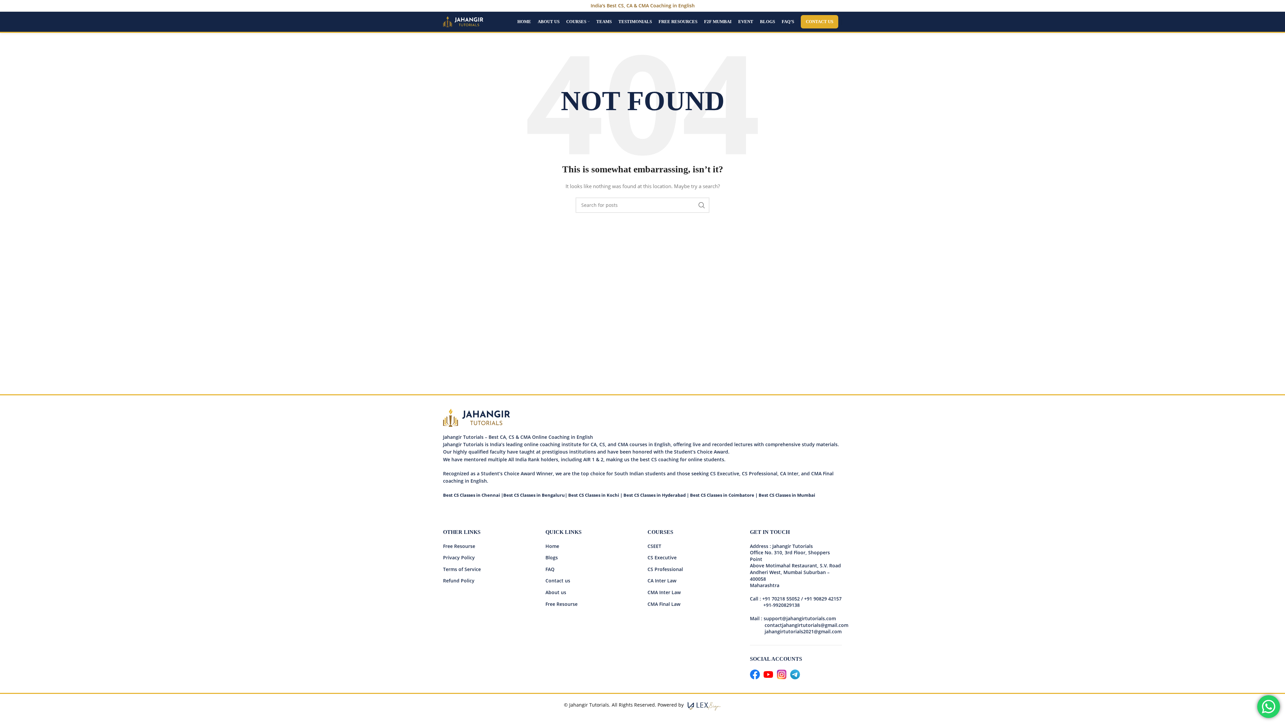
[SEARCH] (701, 205)
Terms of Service (462, 569)
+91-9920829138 (781, 605)
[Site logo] (463, 21)
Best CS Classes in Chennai (471, 495)
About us (555, 592)
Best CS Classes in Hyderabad (654, 495)
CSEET (654, 546)
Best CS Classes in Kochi (593, 495)
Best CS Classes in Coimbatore (722, 495)
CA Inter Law (662, 580)
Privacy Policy (459, 557)
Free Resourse (459, 546)
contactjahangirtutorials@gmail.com (806, 625)
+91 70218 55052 (781, 598)
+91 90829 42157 (823, 598)
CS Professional (665, 569)
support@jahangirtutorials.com (800, 618)
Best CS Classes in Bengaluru (534, 495)
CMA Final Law (664, 604)
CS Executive (662, 557)
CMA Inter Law (664, 592)
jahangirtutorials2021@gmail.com (796, 631)
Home (552, 546)
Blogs (551, 557)
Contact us (557, 580)
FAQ (549, 569)
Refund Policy (459, 580)
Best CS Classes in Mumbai (787, 495)
